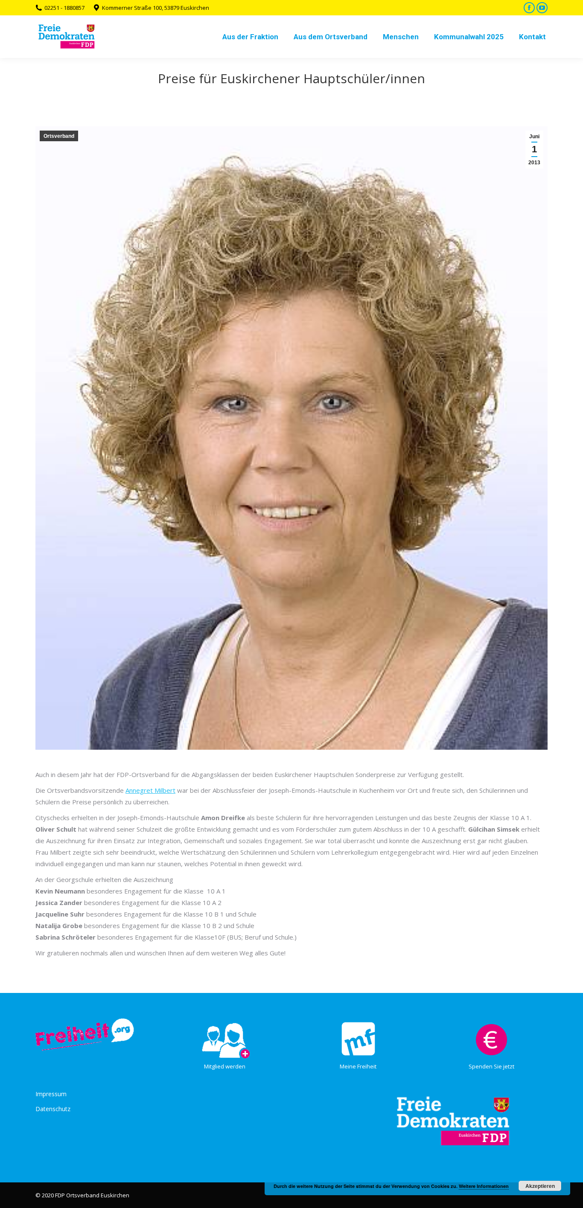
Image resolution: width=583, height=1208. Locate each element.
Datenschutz (52, 1109)
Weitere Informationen (484, 1186)
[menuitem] (250, 36)
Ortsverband (59, 136)
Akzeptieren (540, 1186)
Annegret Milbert (150, 790)
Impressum (51, 1094)
